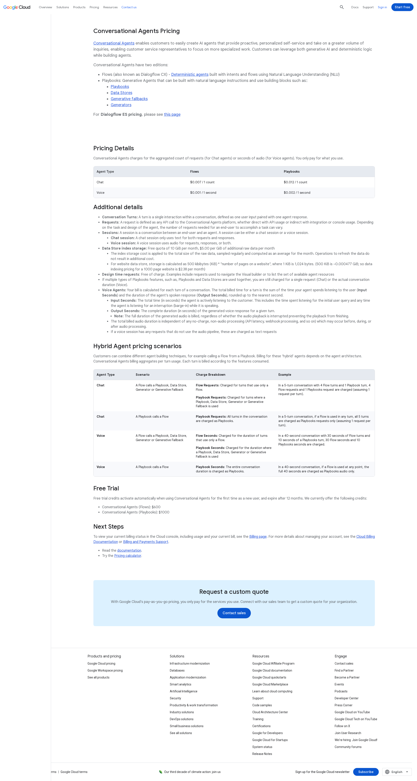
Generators (121, 105)
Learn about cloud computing (272, 691)
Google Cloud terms (74, 772)
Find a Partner (344, 670)
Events (339, 684)
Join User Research (348, 733)
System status (262, 747)
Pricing (94, 7)
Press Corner (343, 705)
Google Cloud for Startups (270, 740)
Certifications (261, 726)
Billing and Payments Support (145, 542)
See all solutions (181, 733)
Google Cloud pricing (101, 663)
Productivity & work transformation (194, 705)
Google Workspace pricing (105, 670)
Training (257, 719)
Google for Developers (267, 733)
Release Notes (262, 754)
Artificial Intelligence (183, 691)
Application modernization (188, 677)
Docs (354, 7)
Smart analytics (180, 684)
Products (79, 7)
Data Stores (121, 92)
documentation (129, 550)
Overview (45, 7)
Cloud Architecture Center (270, 712)
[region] (234, 182)
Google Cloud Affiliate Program (273, 663)
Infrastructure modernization (190, 663)
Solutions (62, 7)
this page (172, 114)
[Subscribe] (366, 772)
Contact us (128, 7)
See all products (98, 677)
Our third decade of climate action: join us (192, 772)
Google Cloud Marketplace (270, 684)
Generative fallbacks (129, 98)
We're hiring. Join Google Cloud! (356, 740)
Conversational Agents (113, 43)
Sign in (382, 7)
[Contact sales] (234, 613)
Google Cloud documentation (272, 670)
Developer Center (347, 698)
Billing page (258, 536)
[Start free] (402, 7)
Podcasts (341, 691)
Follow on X (342, 726)
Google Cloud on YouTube (352, 712)
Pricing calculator (127, 556)
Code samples (262, 705)
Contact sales (344, 663)
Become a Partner (347, 677)
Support (368, 7)
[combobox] (397, 772)
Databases (177, 670)
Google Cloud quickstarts (269, 677)
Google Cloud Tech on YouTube (356, 719)
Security (175, 698)
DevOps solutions (182, 719)
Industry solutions (182, 712)
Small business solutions (187, 726)
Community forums (348, 747)
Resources (110, 7)
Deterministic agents (189, 74)
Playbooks (120, 86)
